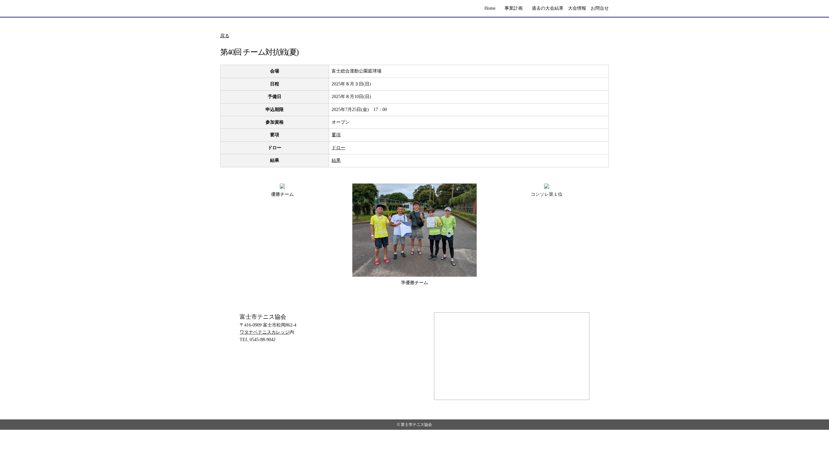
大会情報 (577, 8)
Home (489, 8)
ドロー (338, 147)
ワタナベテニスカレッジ (265, 332)
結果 (336, 160)
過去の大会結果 (547, 8)
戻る (224, 35)
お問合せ (600, 8)
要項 (336, 134)
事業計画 (514, 8)
